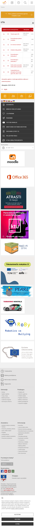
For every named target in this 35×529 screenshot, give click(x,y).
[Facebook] (2, 471)
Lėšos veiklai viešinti (6, 430)
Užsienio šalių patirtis (16, 50)
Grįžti (5, 89)
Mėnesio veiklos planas (13, 109)
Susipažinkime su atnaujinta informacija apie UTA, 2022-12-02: (16, 72)
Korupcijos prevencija (23, 447)
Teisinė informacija (22, 451)
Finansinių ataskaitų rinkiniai (8, 428)
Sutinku (17, 524)
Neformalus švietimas (10, 379)
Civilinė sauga (21, 449)
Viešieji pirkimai (5, 434)
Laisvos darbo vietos (23, 427)
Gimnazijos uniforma (7, 401)
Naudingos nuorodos (23, 438)
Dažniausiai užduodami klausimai (23, 433)
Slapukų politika (22, 445)
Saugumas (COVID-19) (12, 131)
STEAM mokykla (22, 396)
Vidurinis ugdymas (22, 394)
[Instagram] (9, 471)
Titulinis (3, 7)
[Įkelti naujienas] (12, 2)
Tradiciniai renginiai (6, 399)
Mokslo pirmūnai (5, 397)
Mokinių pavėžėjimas (10, 375)
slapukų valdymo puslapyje (17, 508)
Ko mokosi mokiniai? (16, 44)
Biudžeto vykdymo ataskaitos (9, 436)
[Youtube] (5, 471)
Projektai (4, 432)
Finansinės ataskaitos (7, 438)
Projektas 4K (21, 392)
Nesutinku (17, 519)
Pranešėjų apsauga (22, 436)
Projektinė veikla (11, 136)
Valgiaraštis (7, 384)
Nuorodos (20, 425)
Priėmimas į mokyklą (23, 442)
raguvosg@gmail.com (8, 490)
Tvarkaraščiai (8, 371)
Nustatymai (17, 514)
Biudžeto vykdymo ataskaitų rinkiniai (8, 426)
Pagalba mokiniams (23, 397)
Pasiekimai (9, 118)
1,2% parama (10, 113)
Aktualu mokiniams (22, 443)
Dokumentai (10, 104)
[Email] (13, 471)
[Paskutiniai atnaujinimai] (18, 2)
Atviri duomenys (22, 453)
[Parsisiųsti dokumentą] (3, 34)
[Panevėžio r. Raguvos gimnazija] (4, 2)
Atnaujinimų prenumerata (14, 140)
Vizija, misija (5, 396)
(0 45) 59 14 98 (9, 488)
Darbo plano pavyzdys (16, 65)
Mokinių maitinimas (23, 399)
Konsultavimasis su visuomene (25, 431)
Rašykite (4, 464)
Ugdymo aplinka (5, 394)
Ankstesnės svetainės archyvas (16, 127)
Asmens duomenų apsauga (24, 429)
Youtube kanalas (11, 122)
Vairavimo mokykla (22, 403)
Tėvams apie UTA (15, 34)
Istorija (3, 392)
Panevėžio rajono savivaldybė (19, 478)
